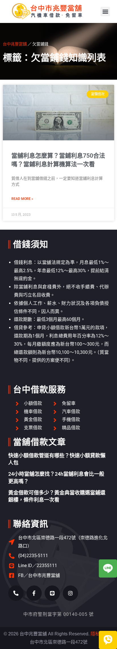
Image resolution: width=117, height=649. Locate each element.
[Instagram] (70, 593)
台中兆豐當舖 (15, 43)
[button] (105, 11)
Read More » (22, 199)
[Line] (52, 593)
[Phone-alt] (16, 593)
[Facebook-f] (34, 593)
